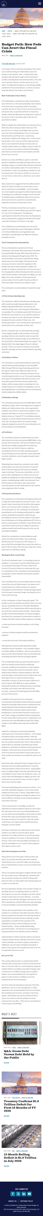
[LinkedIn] (24, 1194)
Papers (14, 1047)
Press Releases (16, 1097)
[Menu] (39, 3)
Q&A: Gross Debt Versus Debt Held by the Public (19, 1054)
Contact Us (12, 1201)
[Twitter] (18, 1194)
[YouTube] (29, 1194)
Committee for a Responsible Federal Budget (4, 4)
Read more (6, 1062)
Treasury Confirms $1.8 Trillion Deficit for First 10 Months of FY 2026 (21, 1106)
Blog (13, 1151)
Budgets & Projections (23, 1047)
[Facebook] (12, 1194)
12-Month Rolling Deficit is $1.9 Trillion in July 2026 (20, 1158)
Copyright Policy (26, 1201)
